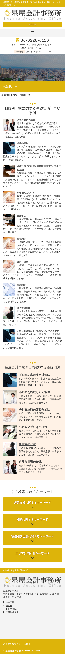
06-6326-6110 (35, 40)
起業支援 (10, 602)
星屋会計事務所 (9, 95)
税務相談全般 (12, 612)
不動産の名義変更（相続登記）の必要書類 (38, 331)
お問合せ (32, 24)
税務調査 (21, 285)
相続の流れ (22, 143)
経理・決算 (22, 262)
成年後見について (26, 192)
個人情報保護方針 (12, 644)
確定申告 (21, 215)
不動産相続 (11, 609)
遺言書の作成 (23, 308)
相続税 (9, 605)
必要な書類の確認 (26, 120)
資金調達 (21, 238)
